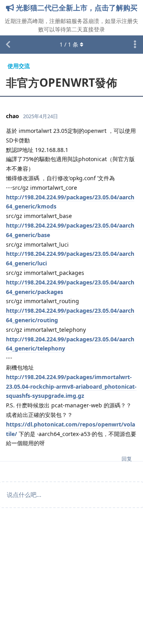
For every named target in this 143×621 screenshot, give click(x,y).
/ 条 (69, 44)
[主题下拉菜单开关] (135, 44)
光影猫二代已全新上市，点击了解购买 (75, 7)
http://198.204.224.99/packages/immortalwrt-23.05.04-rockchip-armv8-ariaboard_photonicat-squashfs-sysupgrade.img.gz (71, 386)
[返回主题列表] (8, 44)
